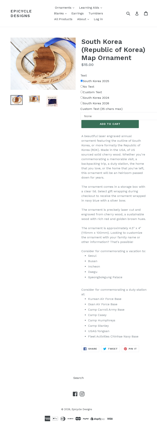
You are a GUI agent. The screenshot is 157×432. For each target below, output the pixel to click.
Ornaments (63, 7)
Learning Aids (89, 7)
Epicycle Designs (21, 13)
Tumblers (95, 13)
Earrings (77, 13)
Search (78, 378)
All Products (63, 19)
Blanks (59, 13)
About (82, 19)
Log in (98, 19)
